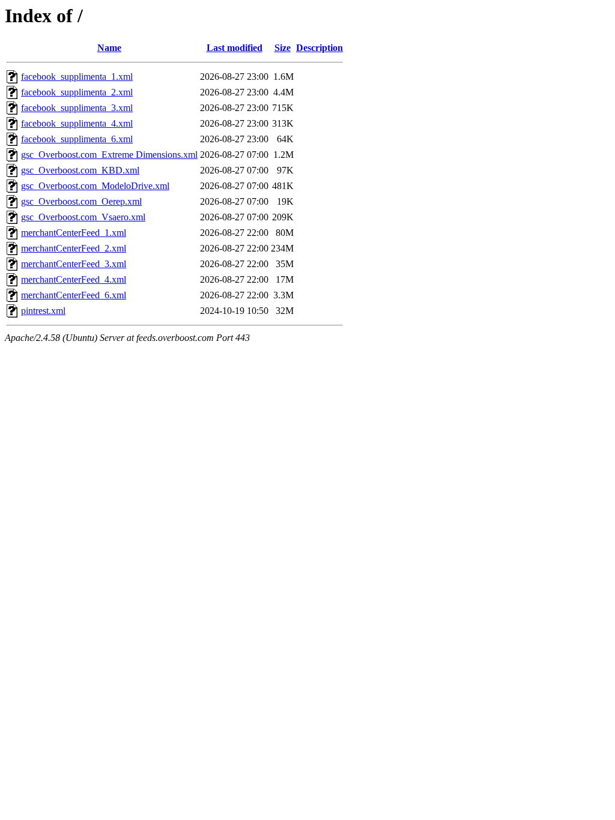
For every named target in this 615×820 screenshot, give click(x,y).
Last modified (234, 48)
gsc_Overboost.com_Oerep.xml (81, 201)
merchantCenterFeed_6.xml (73, 295)
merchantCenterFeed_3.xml (73, 264)
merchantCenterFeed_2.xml (73, 248)
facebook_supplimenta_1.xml (77, 76)
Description (319, 48)
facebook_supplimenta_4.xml (77, 123)
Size (282, 48)
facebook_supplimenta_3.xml (77, 108)
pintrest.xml (43, 311)
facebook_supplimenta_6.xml (77, 139)
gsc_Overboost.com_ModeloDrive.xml (95, 186)
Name (109, 48)
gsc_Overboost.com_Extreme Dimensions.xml (109, 154)
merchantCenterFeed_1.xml (73, 233)
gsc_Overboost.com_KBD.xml (80, 170)
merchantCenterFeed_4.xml (73, 279)
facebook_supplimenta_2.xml (77, 92)
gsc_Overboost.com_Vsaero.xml (83, 217)
